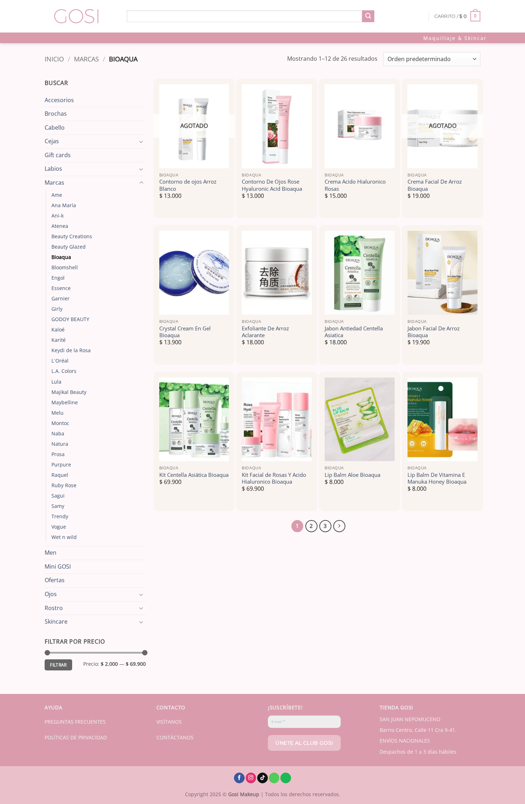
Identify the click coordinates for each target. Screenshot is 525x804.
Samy (57, 506)
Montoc (60, 423)
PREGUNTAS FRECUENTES (75, 721)
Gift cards (58, 155)
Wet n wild (64, 537)
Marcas (86, 58)
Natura (59, 443)
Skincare (56, 621)
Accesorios (59, 100)
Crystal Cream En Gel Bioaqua (185, 332)
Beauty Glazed (68, 246)
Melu (57, 412)
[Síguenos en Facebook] (239, 778)
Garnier (60, 298)
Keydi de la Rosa (71, 350)
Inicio (54, 58)
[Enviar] (368, 16)
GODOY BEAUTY (70, 319)
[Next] (339, 526)
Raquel (59, 474)
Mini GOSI (58, 566)
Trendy (59, 516)
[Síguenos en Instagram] (251, 778)
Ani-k (57, 215)
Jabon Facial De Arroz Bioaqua (434, 332)
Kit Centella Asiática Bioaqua (194, 474)
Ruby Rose (63, 485)
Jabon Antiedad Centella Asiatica (354, 332)
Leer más (194, 158)
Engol (58, 277)
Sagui (58, 495)
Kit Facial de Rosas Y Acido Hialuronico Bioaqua (274, 478)
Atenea (59, 226)
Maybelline (64, 402)
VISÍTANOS (169, 721)
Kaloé (58, 329)
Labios (53, 169)
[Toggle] (141, 141)
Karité (58, 339)
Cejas (52, 141)
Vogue (58, 526)
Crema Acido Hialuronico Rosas (355, 185)
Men (50, 552)
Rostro (54, 608)
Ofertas (55, 580)
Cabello (55, 127)
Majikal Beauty (68, 392)
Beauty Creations (71, 236)
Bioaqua (61, 257)
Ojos (51, 594)
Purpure (61, 464)
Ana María (63, 205)
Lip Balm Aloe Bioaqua (352, 474)
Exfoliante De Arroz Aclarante (265, 332)
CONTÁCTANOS (175, 737)
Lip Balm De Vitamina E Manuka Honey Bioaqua (437, 478)
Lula (56, 381)
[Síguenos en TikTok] (262, 778)
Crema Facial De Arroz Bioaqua (435, 185)
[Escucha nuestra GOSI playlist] (285, 778)
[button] (457, 16)
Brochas (56, 114)
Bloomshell (64, 267)
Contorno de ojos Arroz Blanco (187, 185)
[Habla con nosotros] (274, 778)
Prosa (58, 454)
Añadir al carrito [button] (276, 158)
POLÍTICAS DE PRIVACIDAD (76, 737)
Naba (57, 433)
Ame (56, 194)
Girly (56, 308)
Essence (61, 288)
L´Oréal (60, 360)
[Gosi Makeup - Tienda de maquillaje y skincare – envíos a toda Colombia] (80, 16)
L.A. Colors (63, 371)
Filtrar (58, 665)
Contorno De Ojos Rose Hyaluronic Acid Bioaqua (272, 185)
